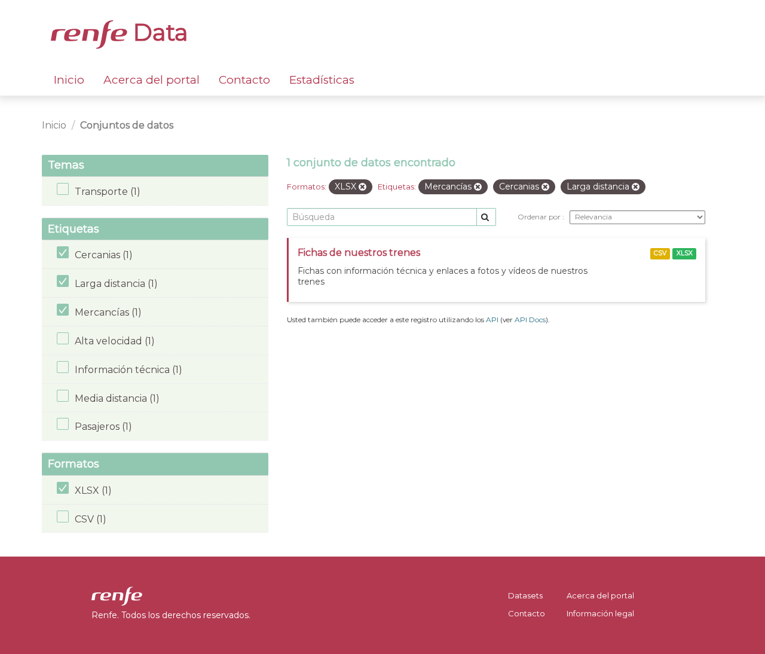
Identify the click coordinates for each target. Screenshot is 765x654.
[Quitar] (362, 187)
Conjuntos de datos (126, 125)
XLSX (685, 253)
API (492, 319)
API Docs (530, 319)
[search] (486, 217)
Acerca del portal (151, 80)
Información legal (600, 613)
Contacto (244, 80)
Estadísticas (321, 80)
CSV (660, 253)
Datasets (525, 595)
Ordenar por (540, 216)
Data (157, 32)
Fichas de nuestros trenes (359, 252)
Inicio (69, 80)
